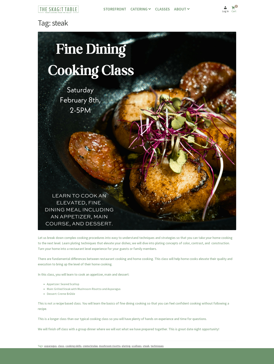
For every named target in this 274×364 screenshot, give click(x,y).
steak (146, 346)
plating (126, 346)
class (61, 346)
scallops (136, 346)
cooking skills (73, 346)
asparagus (50, 346)
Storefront (114, 9)
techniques (157, 346)
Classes (162, 9)
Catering (138, 9)
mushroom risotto (109, 346)
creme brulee (90, 346)
